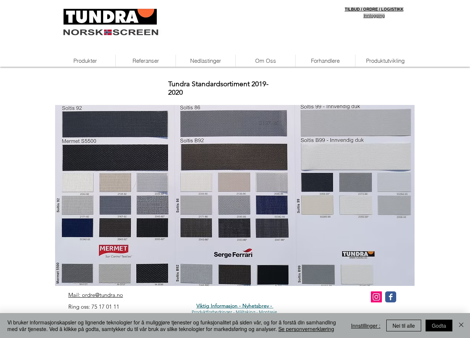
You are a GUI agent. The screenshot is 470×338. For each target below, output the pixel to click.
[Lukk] (461, 325)
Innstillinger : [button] (365, 325)
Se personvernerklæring (306, 328)
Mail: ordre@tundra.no (95, 294)
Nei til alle (404, 325)
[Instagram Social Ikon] (376, 296)
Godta (439, 325)
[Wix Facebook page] (390, 296)
